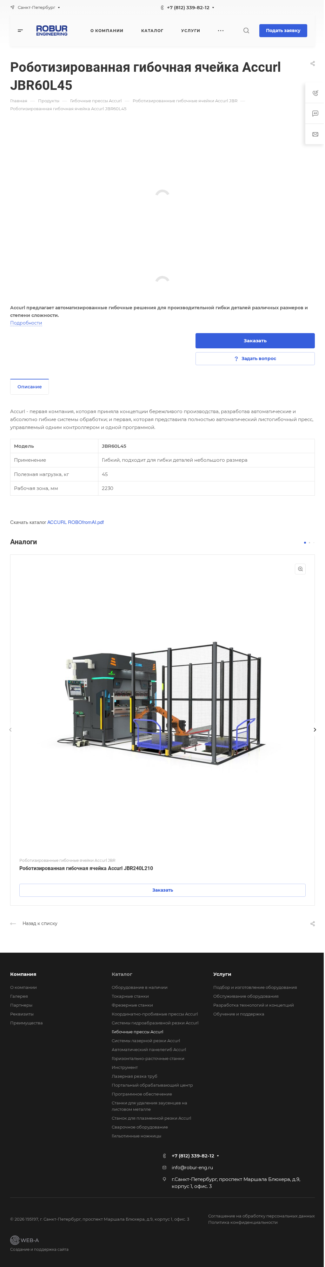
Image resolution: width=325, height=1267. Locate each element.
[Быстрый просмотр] (300, 569)
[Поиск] (246, 31)
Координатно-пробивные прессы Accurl (155, 1013)
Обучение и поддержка (238, 1013)
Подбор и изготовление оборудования (255, 987)
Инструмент (125, 1067)
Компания (23, 974)
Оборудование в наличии (140, 987)
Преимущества (26, 1022)
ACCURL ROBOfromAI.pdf (75, 522)
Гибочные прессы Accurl (137, 1031)
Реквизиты (22, 1013)
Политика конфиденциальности (243, 1222)
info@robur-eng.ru (192, 1167)
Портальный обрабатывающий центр (152, 1085)
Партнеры (21, 1005)
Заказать (255, 341)
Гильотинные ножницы (136, 1135)
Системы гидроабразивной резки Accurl (155, 1022)
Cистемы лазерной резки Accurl (146, 1040)
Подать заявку (283, 30)
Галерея (19, 996)
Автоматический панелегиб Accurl (149, 1049)
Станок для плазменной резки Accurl (151, 1118)
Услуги (222, 974)
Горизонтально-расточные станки (148, 1058)
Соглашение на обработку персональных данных (261, 1215)
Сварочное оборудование (140, 1127)
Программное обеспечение (142, 1093)
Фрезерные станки (132, 1005)
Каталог (122, 974)
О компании (23, 987)
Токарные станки (130, 996)
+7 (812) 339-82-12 (188, 7)
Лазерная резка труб (134, 1076)
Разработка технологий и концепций (253, 1005)
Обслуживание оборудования (246, 996)
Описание (29, 387)
